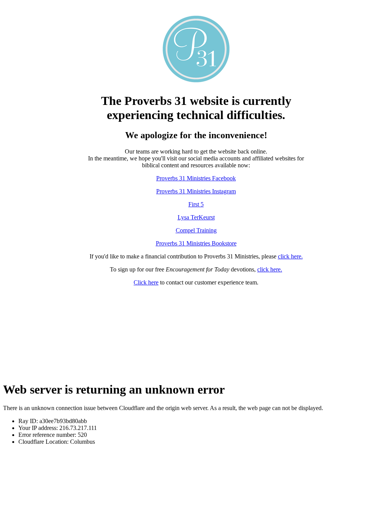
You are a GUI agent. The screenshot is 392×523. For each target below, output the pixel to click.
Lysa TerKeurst (196, 217)
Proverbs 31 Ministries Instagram (196, 191)
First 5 (196, 204)
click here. (290, 256)
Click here (146, 282)
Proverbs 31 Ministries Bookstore (196, 243)
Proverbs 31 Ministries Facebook (196, 178)
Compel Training (196, 230)
